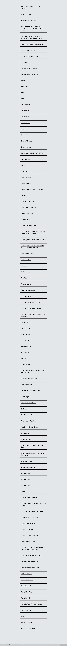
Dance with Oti (26, 183)
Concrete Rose (26, 171)
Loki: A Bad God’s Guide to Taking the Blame (32, 454)
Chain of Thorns (26, 141)
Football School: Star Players (31, 308)
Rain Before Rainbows (28, 622)
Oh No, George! (26, 574)
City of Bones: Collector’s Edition (32, 153)
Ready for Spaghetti (28, 628)
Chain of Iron (25, 123)
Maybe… (24, 491)
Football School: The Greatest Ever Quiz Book (33, 315)
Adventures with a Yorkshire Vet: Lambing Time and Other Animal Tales (32, 28)
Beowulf (23, 80)
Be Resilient (25, 62)
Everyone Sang (26, 260)
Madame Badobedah (28, 467)
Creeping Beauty (26, 177)
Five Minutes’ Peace (28, 290)
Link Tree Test (26, 439)
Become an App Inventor (29, 74)
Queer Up (24, 616)
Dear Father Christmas (29, 207)
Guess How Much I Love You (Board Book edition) (33, 371)
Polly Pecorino (26, 610)
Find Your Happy (26, 278)
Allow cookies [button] (63, 644)
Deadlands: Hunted (27, 201)
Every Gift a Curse (27, 254)
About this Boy (26, 14)
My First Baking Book (28, 523)
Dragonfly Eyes (26, 220)
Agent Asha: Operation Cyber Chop (33, 44)
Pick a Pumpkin (26, 598)
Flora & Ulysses (26, 296)
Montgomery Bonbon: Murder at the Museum (33, 504)
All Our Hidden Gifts (28, 50)
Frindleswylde (26, 328)
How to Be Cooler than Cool (30, 391)
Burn (22, 92)
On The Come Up (27, 580)
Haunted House (26, 385)
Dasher (23, 195)
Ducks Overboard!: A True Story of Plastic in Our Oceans (33, 233)
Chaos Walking (26, 147)
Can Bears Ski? (26, 105)
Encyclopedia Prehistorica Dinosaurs (33, 240)
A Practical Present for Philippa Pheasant (31, 7)
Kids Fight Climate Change (30, 427)
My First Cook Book (27, 529)
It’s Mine (24, 409)
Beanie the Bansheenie (29, 68)
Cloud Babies (25, 159)
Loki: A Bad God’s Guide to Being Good (32, 446)
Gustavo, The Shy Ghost (29, 378)
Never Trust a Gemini (28, 542)
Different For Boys (27, 213)
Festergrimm (25, 272)
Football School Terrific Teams (31, 302)
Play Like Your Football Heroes (31, 604)
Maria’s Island (25, 473)
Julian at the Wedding (28, 421)
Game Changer (26, 346)
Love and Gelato (26, 461)
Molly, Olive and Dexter (29, 497)
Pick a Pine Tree (26, 592)
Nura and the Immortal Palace (31, 556)
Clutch (23, 165)
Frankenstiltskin (26, 322)
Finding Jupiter (26, 284)
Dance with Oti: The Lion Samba (32, 189)
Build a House (25, 86)
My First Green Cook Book (30, 535)
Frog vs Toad (25, 340)
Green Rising (25, 364)
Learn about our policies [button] (21, 644)
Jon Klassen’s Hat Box (28, 415)
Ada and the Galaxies (28, 20)
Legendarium (25, 433)
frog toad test (25, 334)
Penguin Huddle (26, 586)
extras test (24, 266)
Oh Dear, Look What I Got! (30, 568)
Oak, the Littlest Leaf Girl (29, 562)
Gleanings (24, 358)
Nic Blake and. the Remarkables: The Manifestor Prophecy (32, 549)
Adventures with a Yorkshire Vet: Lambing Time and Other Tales (32, 37)
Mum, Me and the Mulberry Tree (32, 511)
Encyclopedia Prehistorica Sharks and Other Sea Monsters (32, 247)
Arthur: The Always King (29, 56)
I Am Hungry (25, 397)
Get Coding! (25, 352)
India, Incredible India (28, 403)
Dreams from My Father (29, 226)
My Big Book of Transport (30, 517)
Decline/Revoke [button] (56, 644)
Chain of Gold (25, 111)
